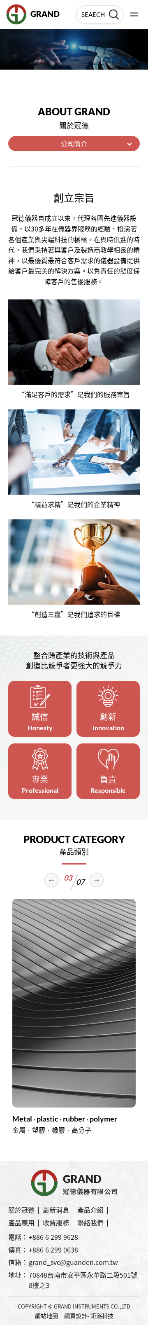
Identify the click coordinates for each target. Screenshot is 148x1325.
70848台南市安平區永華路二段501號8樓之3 (83, 1280)
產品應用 (21, 1222)
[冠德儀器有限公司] (33, 14)
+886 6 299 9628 (53, 1237)
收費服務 (56, 1222)
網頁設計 (75, 1315)
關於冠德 (21, 1210)
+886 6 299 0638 (53, 1250)
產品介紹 (90, 1210)
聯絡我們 (90, 1222)
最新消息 (56, 1210)
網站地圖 (46, 1315)
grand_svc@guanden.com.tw (73, 1262)
